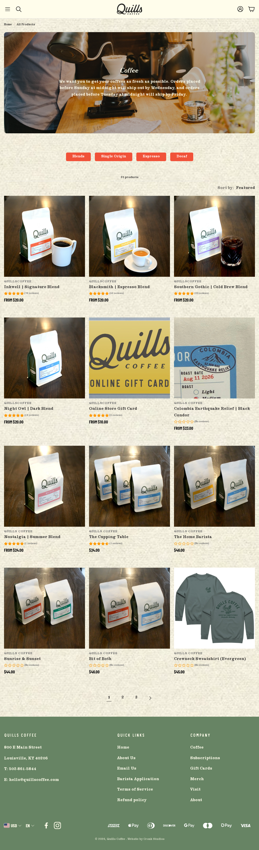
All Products (26, 24)
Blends (78, 157)
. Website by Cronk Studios (145, 839)
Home (8, 24)
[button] (7, 9)
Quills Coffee (116, 839)
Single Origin (113, 157)
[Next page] (150, 698)
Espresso (151, 157)
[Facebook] (46, 825)
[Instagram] (57, 825)
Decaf (182, 157)
